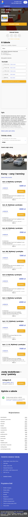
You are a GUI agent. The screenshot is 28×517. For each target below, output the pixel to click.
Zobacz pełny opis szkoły (8, 130)
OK (25, 513)
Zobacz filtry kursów (6, 177)
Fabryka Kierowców (8, 467)
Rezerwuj (21, 191)
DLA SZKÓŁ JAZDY (18, 1)
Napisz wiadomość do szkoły (12, 81)
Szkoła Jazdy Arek (7, 465)
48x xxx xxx (6, 71)
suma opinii (8, 400)
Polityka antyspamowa (8, 501)
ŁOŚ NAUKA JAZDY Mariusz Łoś (10, 470)
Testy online (6, 505)
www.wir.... (6, 74)
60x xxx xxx (6, 64)
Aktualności (6, 492)
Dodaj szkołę (6, 490)
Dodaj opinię (21, 403)
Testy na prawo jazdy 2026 (9, 503)
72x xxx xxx (6, 67)
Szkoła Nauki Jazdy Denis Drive (10, 461)
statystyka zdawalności (17, 400)
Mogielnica (6, 6)
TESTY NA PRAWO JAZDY (16, 3)
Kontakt (5, 494)
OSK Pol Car (6, 472)
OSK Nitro (5, 463)
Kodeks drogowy (7, 487)
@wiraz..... (6, 77)
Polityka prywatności (8, 499)
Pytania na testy (7, 476)
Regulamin (5, 496)
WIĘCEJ (14, 199)
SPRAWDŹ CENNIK (14, 24)
